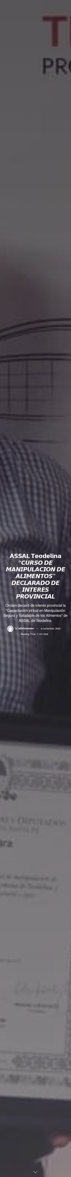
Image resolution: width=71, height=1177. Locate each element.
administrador (26, 628)
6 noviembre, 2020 (50, 628)
